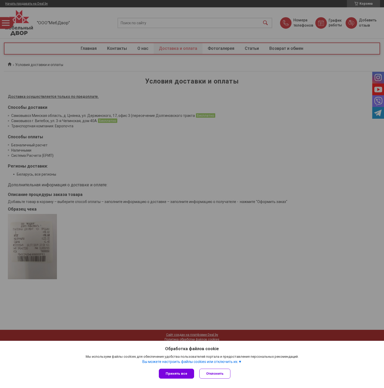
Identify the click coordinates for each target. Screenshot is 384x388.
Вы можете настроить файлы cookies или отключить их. (190, 362)
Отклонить (215, 373)
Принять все (176, 373)
